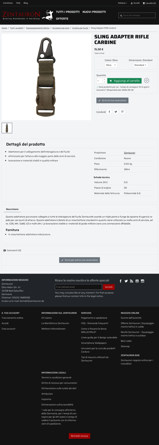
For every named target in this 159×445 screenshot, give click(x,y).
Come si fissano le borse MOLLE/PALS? (94, 330)
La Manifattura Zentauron (55, 323)
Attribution (47, 394)
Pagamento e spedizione (94, 318)
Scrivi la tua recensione (113, 100)
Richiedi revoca (79, 436)
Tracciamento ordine (12, 318)
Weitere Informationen (53, 328)
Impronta (46, 399)
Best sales (126, 341)
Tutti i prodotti (68, 12)
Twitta (115, 111)
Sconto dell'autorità (131, 318)
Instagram (142, 281)
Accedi (5, 323)
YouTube (137, 281)
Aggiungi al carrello (124, 80)
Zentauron (129, 152)
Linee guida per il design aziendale (99, 337)
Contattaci (8, 3)
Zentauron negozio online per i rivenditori (137, 361)
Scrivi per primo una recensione (81, 260)
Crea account (8, 328)
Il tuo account (10, 313)
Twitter (126, 281)
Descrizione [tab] (12, 209)
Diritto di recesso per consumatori (59, 383)
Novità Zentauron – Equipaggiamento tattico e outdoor (137, 333)
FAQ (18, 3)
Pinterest (122, 111)
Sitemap (125, 346)
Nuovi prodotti (94, 12)
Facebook (120, 281)
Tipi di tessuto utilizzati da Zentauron (94, 358)
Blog (26, 3)
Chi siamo (46, 318)
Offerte (62, 18)
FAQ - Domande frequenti (94, 323)
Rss (131, 281)
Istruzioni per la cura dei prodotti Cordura (98, 350)
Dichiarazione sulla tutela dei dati (58, 388)
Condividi (109, 111)
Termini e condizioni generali (56, 377)
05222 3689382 (21, 297)
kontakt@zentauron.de (32, 301)
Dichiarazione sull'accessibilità (57, 404)
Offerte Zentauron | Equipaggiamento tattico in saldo (137, 324)
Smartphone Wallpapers (94, 343)
